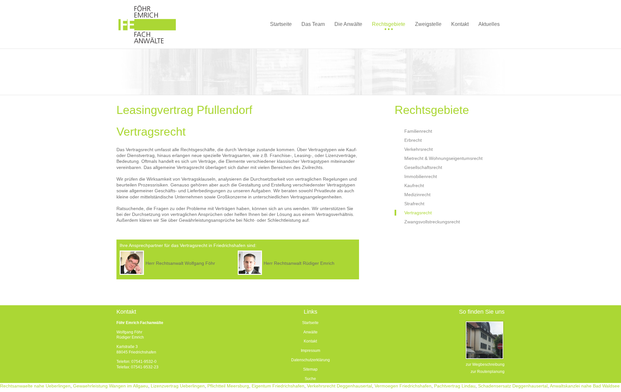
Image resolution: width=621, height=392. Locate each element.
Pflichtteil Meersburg (228, 385)
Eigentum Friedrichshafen (278, 385)
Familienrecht (418, 131)
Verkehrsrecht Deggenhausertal (339, 385)
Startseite (310, 322)
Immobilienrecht (420, 176)
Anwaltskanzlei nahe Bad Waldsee (585, 385)
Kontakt (310, 341)
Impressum (310, 350)
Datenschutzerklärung (310, 360)
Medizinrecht (417, 194)
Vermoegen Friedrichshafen (403, 385)
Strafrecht (414, 203)
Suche (310, 378)
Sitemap (310, 369)
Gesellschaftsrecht (423, 167)
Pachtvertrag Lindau (454, 385)
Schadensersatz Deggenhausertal (513, 385)
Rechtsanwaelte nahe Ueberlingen (35, 385)
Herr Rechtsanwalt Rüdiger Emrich (299, 263)
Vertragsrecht (418, 212)
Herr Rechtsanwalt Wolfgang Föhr (180, 263)
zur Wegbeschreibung (485, 364)
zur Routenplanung (488, 371)
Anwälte (310, 332)
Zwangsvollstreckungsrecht (432, 221)
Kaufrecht (414, 185)
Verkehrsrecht (418, 149)
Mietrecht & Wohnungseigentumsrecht (443, 158)
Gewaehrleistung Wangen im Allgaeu (110, 385)
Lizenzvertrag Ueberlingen (178, 385)
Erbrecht (413, 140)
